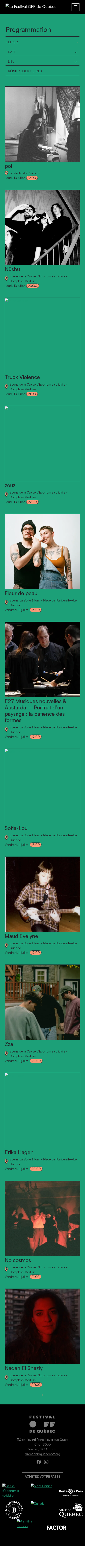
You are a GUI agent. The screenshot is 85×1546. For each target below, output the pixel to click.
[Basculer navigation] (75, 7)
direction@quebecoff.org (42, 1454)
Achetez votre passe (42, 1476)
